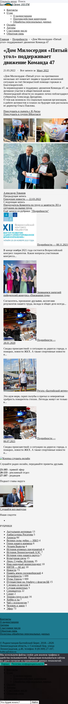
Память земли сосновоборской (24, 573)
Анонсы (11, 537)
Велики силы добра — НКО (22, 540)
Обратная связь (15, 693)
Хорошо (5, 664)
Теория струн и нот (17, 596)
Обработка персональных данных (32, 681)
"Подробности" (40, 211)
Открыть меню (8, 1)
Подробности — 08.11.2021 (52, 244)
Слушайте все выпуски (13, 509)
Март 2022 (43, 70)
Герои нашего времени (19, 543)
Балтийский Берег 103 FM (15, 4)
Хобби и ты (13, 599)
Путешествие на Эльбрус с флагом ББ (28, 581)
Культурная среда (16, 558)
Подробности (14, 576)
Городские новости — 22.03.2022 (22, 199)
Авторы (11, 687)
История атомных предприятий (24, 549)
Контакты (12, 669)
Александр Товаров (14, 193)
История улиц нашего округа (23, 555)
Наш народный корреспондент (24, 564)
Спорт (10, 593)
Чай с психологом (17, 602)
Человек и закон (16, 605)
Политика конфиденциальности (27, 664)
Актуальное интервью (19, 531)
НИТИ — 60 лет (16, 567)
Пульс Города (14, 579)
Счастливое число (17, 690)
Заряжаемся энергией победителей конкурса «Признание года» (32, 294)
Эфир (10, 608)
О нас (10, 672)
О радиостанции (22, 675)
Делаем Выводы (16, 546)
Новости (11, 570)
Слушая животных (17, 587)
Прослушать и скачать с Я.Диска (21, 111)
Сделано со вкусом (17, 584)
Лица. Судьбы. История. (20, 561)
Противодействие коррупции (29, 678)
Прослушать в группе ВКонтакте (22, 114)
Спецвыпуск (14, 590)
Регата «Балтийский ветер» (52, 390)
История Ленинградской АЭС (24, 552)
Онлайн (11, 684)
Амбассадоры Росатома (20, 534)
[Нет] (46, 664)
